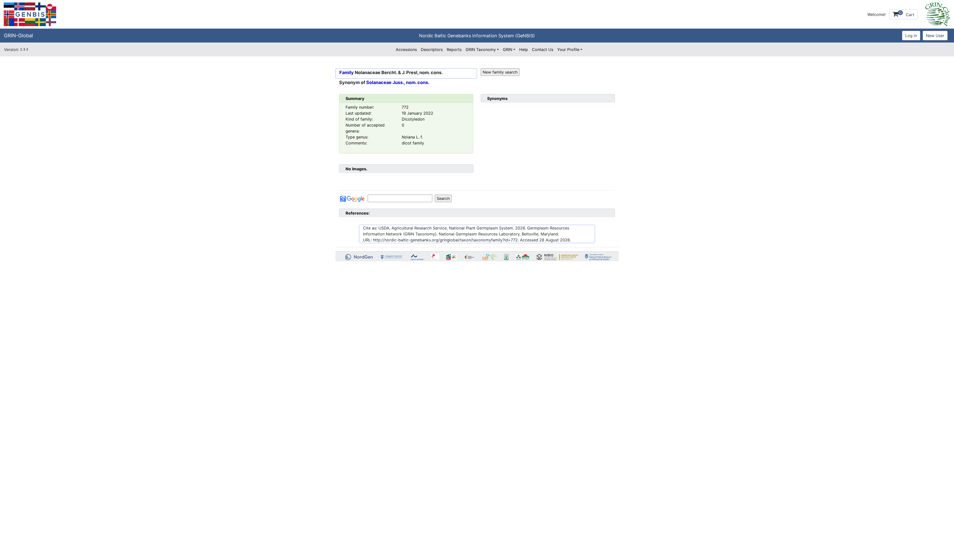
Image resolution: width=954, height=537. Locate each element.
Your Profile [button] (568, 49)
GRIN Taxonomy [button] (481, 49)
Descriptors (432, 49)
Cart (906, 13)
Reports (454, 49)
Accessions (406, 49)
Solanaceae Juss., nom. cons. (397, 82)
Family (346, 72)
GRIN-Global (18, 36)
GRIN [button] (507, 49)
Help (523, 49)
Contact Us (542, 49)
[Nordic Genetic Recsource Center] (30, 13)
